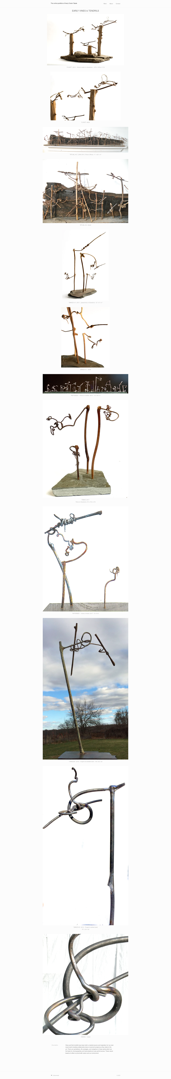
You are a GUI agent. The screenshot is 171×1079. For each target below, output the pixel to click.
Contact (118, 3)
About (111, 3)
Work (105, 3)
